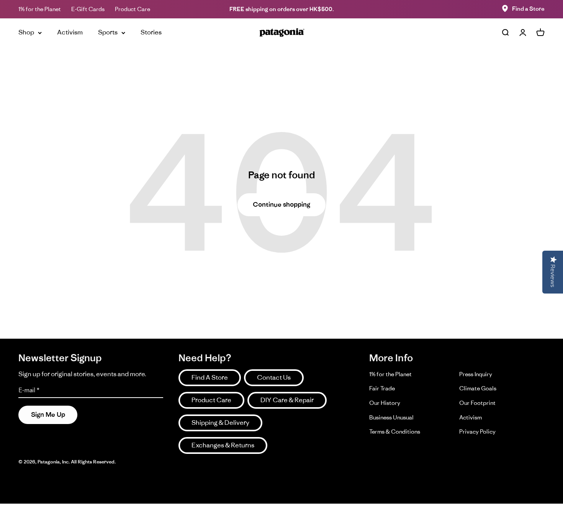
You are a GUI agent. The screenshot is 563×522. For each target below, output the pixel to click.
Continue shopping (281, 204)
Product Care (132, 9)
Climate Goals (477, 388)
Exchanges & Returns (222, 445)
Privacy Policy (477, 431)
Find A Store (209, 377)
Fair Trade (382, 388)
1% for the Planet (39, 9)
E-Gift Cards (88, 9)
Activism (70, 32)
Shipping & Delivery (220, 422)
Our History (384, 402)
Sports (108, 32)
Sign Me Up (48, 414)
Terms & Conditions (394, 431)
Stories (151, 32)
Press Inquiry (475, 374)
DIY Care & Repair (287, 400)
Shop (26, 32)
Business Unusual (391, 417)
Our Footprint (477, 402)
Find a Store (528, 8)
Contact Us (274, 377)
